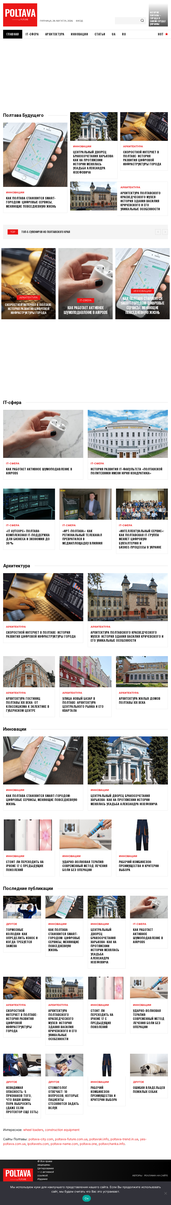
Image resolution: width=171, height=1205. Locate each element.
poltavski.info (99, 1139)
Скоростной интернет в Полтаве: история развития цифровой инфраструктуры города (142, 158)
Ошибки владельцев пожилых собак (149, 1089)
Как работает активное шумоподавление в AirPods (86, 310)
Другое (11, 924)
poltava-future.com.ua (71, 1139)
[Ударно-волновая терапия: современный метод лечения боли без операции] (85, 835)
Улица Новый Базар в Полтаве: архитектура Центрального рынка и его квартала (83, 704)
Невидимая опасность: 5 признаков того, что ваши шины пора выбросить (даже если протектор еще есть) (22, 1099)
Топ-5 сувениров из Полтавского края (45, 232)
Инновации (15, 192)
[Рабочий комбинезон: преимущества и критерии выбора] (142, 835)
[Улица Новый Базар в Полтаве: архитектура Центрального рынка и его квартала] (85, 671)
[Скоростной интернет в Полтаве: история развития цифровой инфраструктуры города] (144, 126)
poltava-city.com (40, 1139)
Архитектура (133, 146)
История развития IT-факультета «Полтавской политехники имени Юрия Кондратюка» (126, 471)
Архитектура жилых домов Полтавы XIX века (139, 700)
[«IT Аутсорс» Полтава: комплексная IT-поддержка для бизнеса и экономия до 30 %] (29, 504)
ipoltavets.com (38, 1144)
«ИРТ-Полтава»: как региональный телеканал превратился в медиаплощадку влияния (82, 536)
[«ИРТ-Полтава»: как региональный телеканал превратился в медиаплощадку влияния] (85, 504)
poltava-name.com (64, 1144)
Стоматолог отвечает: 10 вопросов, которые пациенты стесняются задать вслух (63, 1097)
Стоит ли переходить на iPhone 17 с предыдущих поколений (25, 865)
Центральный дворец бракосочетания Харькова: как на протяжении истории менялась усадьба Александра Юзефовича (93, 162)
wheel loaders (33, 1130)
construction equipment (62, 1130)
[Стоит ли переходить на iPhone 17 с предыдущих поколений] (29, 835)
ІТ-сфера (86, 300)
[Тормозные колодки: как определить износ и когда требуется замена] (22, 907)
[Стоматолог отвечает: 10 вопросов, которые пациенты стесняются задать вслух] (64, 1065)
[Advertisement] (85, 72)
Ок (87, 1198)
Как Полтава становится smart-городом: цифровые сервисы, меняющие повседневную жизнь (31, 202)
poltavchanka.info (112, 1144)
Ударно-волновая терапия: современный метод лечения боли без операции (84, 865)
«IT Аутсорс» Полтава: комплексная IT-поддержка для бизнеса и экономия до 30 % (28, 536)
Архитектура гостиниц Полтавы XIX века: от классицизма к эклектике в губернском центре (27, 704)
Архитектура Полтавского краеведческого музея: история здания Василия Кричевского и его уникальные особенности (140, 200)
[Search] (142, 20)
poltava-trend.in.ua (124, 1139)
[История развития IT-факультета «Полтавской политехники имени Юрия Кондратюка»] (128, 434)
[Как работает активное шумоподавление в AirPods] (85, 283)
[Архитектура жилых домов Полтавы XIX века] (142, 671)
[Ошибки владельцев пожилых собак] (149, 1065)
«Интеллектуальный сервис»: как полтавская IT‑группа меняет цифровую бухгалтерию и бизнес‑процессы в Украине (141, 538)
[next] (165, 232)
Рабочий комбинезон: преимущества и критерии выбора (139, 865)
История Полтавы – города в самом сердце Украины (157, 18)
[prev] (158, 232)
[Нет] (165, 1193)
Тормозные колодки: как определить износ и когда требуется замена (22, 937)
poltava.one (88, 1144)
